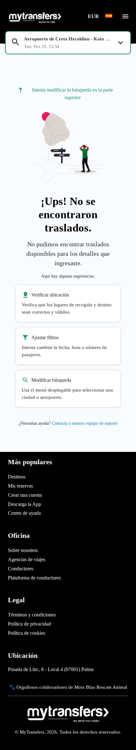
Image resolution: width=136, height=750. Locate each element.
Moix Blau (84, 687)
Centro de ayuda (24, 513)
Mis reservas (20, 486)
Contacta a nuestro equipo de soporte (85, 423)
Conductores (20, 568)
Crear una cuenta (25, 495)
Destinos (16, 476)
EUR (94, 16)
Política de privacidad (29, 624)
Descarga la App (24, 504)
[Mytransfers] (34, 16)
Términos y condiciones (32, 614)
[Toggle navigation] (125, 18)
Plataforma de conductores (34, 577)
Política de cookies (26, 633)
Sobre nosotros (23, 550)
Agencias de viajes (26, 559)
